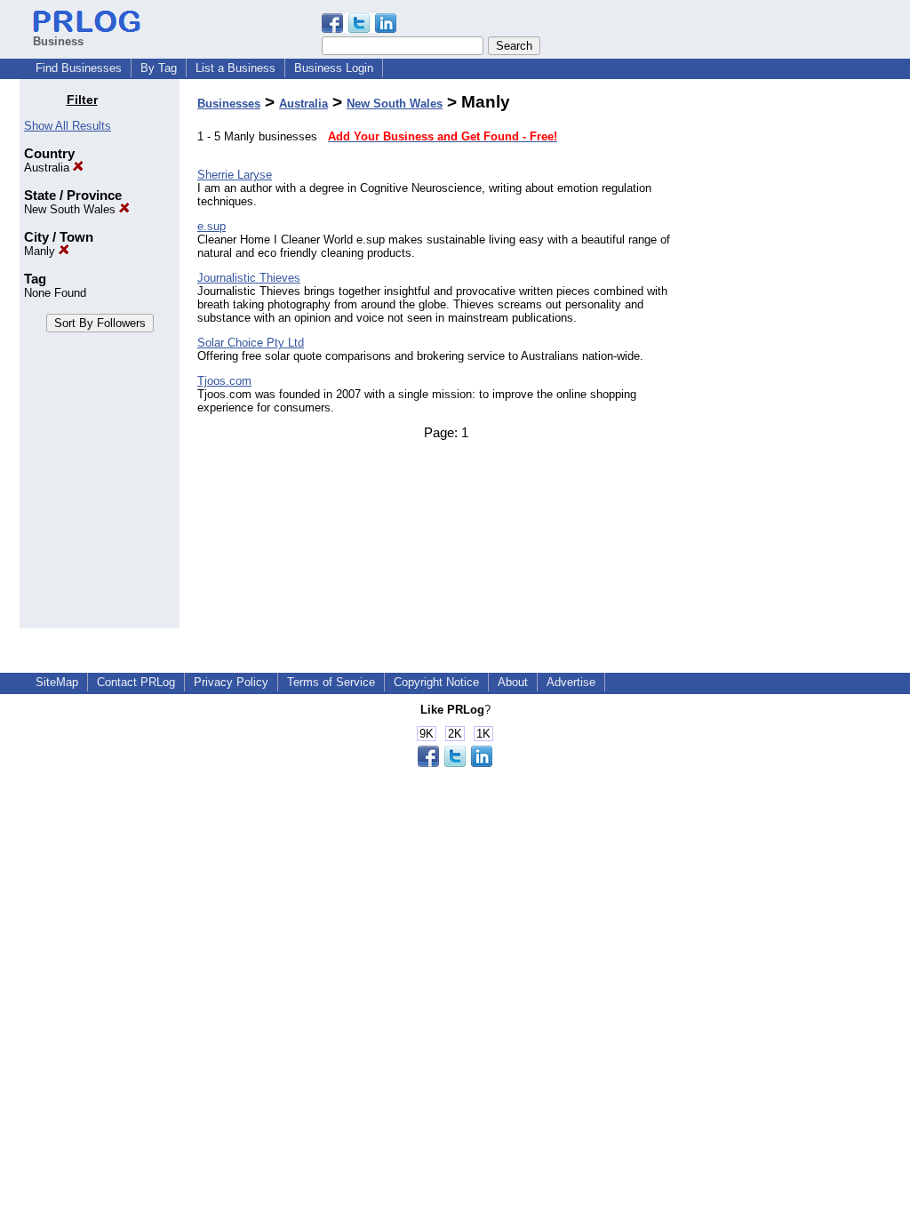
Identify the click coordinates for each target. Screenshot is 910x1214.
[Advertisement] (800, 359)
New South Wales (71, 209)
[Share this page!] (359, 29)
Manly (41, 251)
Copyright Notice (436, 682)
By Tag (158, 68)
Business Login (333, 68)
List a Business (235, 68)
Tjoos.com (224, 380)
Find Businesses (79, 68)
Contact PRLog (136, 682)
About (513, 682)
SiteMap (57, 682)
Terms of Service (331, 682)
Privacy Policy (231, 682)
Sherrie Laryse (234, 174)
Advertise (571, 682)
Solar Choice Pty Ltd (250, 342)
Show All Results (67, 125)
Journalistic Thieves (248, 277)
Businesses (228, 103)
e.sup (211, 226)
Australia (48, 167)
